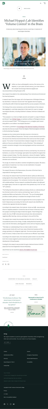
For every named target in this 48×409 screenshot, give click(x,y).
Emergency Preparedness (32, 355)
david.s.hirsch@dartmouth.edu (28, 250)
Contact (5, 351)
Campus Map (6, 365)
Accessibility (29, 362)
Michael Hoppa (16, 119)
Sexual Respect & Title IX (9, 362)
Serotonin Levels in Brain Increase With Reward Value (15, 381)
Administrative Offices (8, 355)
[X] (7, 404)
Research (29, 283)
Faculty (34, 278)
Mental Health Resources (32, 358)
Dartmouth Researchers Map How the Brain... (13, 378)
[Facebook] (4, 404)
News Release (20, 283)
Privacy (5, 390)
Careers (28, 351)
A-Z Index (6, 394)
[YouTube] (13, 404)
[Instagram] (10, 404)
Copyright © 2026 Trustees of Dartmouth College (14, 387)
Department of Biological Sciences (19, 278)
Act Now (6, 342)
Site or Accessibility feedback (10, 397)
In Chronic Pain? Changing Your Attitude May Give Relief (15, 375)
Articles (24, 16)
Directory (6, 358)
